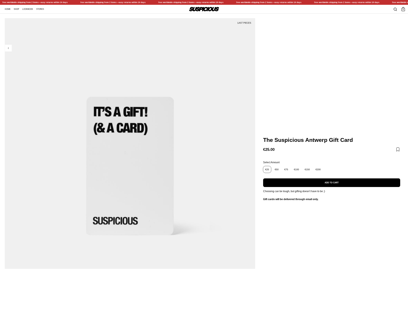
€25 (267, 169)
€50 (277, 169)
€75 (286, 169)
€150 (307, 169)
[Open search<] (395, 9)
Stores (40, 9)
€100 (296, 169)
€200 (318, 169)
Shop (16, 9)
